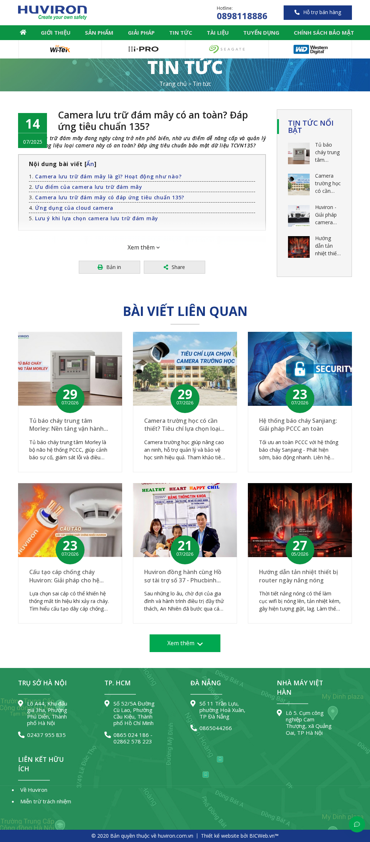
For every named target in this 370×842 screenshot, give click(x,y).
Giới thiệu (55, 32)
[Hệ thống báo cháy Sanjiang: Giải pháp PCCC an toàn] (300, 369)
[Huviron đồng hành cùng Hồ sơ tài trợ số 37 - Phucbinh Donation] (185, 520)
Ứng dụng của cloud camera (74, 207)
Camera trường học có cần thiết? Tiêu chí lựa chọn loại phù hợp (328, 183)
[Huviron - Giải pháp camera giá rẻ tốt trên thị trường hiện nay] (299, 216)
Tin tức (180, 32)
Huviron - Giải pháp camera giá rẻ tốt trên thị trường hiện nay (326, 215)
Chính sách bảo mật (324, 32)
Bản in (113, 267)
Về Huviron (33, 789)
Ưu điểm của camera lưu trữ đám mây (88, 186)
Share (178, 267)
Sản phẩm (99, 32)
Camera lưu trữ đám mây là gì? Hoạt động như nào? (108, 176)
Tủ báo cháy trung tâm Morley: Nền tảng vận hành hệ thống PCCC (327, 152)
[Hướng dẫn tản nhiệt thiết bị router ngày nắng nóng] (299, 247)
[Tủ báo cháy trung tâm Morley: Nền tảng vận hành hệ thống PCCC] (299, 153)
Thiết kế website (220, 835)
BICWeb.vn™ (264, 835)
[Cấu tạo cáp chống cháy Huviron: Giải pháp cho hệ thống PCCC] (70, 520)
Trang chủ (23, 32)
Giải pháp (141, 32)
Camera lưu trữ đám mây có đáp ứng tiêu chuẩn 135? (109, 197)
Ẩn (90, 164)
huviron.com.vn (175, 835)
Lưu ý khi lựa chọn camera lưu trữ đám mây (96, 218)
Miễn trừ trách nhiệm (45, 801)
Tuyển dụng (261, 32)
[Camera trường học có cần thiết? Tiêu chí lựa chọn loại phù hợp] (299, 184)
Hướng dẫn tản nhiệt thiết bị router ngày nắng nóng (327, 246)
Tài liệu (218, 32)
